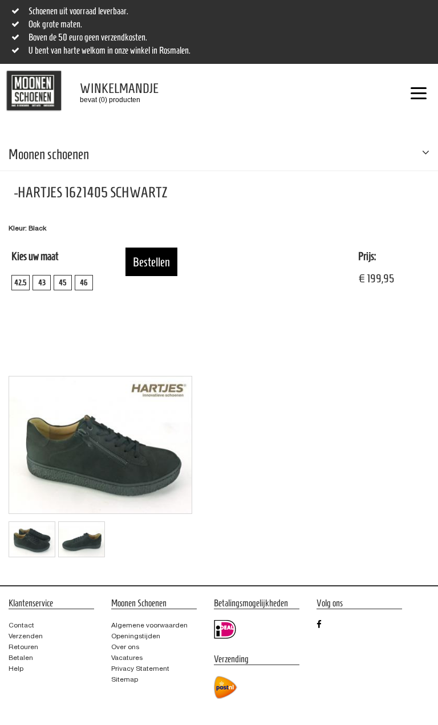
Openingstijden (135, 636)
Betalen (21, 658)
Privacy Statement (140, 669)
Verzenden (26, 636)
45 (63, 282)
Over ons (125, 647)
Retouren (23, 647)
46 (84, 282)
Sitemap (124, 679)
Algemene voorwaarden (149, 625)
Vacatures (127, 658)
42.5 (20, 282)
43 (42, 282)
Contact (21, 625)
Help (16, 669)
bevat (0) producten (110, 92)
